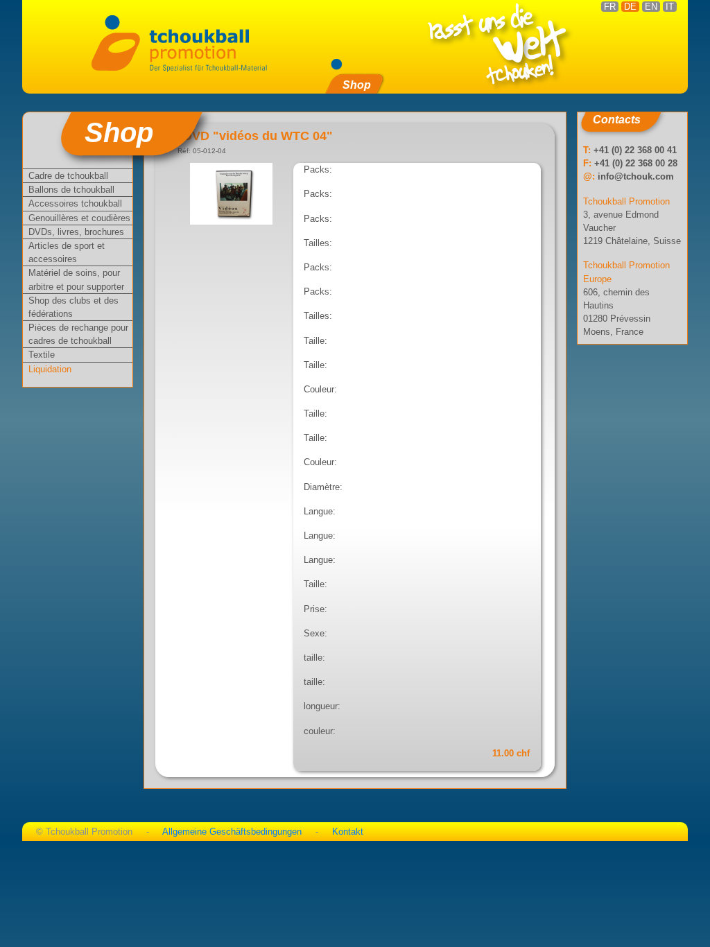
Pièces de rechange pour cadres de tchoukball (78, 334)
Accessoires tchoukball (75, 203)
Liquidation (49, 369)
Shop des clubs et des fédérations (73, 307)
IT (670, 6)
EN (651, 6)
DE (630, 6)
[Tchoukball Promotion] (184, 42)
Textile (41, 354)
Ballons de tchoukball (71, 189)
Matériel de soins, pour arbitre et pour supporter (76, 279)
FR (610, 6)
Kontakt (347, 831)
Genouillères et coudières (79, 218)
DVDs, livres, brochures (76, 232)
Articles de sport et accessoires (66, 252)
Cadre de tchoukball (68, 176)
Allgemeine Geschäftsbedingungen (232, 831)
